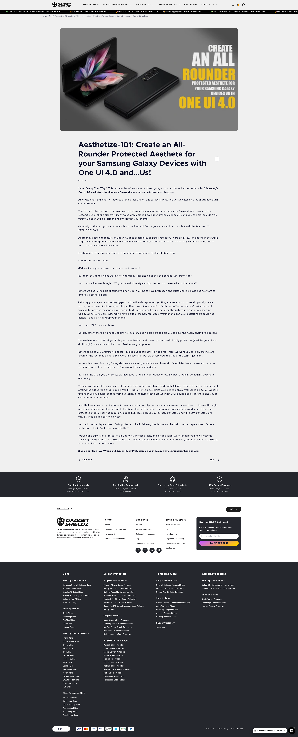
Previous (87, 460)
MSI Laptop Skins (70, 711)
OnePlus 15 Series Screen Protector (117, 602)
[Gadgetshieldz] (61, 4)
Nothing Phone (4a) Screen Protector (118, 592)
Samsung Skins (69, 617)
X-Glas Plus (161, 627)
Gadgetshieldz (101, 276)
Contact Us (170, 548)
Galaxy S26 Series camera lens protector (218, 585)
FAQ (167, 529)
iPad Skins (67, 652)
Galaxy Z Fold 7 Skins (72, 599)
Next (213, 460)
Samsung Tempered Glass (167, 610)
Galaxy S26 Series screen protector (117, 588)
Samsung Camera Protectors (214, 603)
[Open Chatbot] (291, 730)
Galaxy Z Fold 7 (109, 609)
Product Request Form (144, 543)
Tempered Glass (111, 534)
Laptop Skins (68, 655)
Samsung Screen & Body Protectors (118, 624)
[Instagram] (138, 550)
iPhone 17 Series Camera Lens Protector (218, 588)
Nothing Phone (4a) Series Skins (76, 595)
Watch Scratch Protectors (113, 666)
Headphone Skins (70, 669)
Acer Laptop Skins (70, 708)
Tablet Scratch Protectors (113, 648)
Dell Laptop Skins (70, 701)
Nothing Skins (68, 627)
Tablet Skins (68, 648)
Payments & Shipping (175, 539)
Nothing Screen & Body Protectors (117, 634)
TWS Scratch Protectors (113, 662)
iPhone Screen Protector (113, 655)
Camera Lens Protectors (115, 539)
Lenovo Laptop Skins (71, 704)
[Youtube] (145, 550)
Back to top (63, 509)
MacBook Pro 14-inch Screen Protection (119, 595)
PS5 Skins (67, 687)
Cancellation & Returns (175, 543)
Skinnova (97, 451)
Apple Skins (68, 613)
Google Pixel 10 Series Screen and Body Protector (123, 606)
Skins (107, 525)
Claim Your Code (218, 543)
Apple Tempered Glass (165, 606)
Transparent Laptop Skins (114, 680)
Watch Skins (68, 673)
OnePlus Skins (69, 620)
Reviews (138, 525)
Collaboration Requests (145, 534)
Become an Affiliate (143, 529)
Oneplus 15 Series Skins (73, 592)
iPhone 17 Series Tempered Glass (170, 588)
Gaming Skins (68, 666)
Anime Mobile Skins (71, 641)
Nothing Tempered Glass (166, 617)
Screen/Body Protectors (130, 451)
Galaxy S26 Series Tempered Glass (170, 585)
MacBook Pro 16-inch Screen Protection (119, 599)
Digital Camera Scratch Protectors (117, 669)
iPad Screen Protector (112, 659)
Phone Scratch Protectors (113, 645)
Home (44, 16)
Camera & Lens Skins (71, 676)
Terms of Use (210, 729)
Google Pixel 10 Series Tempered (169, 592)
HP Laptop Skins (70, 697)
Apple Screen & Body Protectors (116, 620)
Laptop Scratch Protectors (114, 652)
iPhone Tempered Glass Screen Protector (173, 603)
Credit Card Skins (70, 683)
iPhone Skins (68, 645)
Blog (50, 16)
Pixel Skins (67, 624)
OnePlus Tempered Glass (166, 613)
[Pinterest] (152, 550)
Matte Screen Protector (112, 673)
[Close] (249, 10)
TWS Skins (67, 662)
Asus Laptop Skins (70, 715)
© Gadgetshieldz (237, 729)
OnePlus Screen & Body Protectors (117, 627)
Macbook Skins (69, 659)
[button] (232, 4)
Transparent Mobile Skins (113, 676)
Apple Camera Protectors (212, 599)
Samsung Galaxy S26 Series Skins (77, 585)
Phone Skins (68, 638)
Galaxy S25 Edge (70, 602)
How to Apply (171, 534)
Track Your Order (173, 525)
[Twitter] (159, 550)
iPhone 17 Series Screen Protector (117, 585)
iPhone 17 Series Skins (72, 588)
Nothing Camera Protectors (213, 606)
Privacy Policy (223, 729)
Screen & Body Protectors (115, 529)
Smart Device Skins (71, 680)
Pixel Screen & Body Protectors (116, 631)
